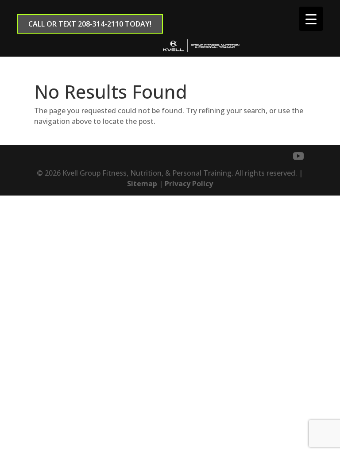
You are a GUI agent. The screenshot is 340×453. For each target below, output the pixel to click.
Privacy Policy (189, 183)
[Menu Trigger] (311, 19)
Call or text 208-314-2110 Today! (89, 24)
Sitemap (142, 183)
